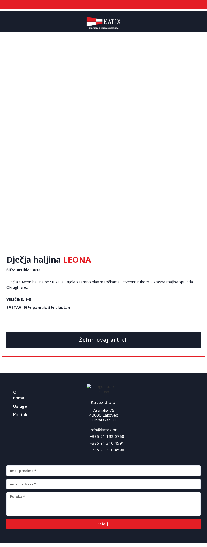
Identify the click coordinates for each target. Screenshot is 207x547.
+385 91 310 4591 (106, 443)
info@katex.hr (103, 429)
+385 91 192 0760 (106, 436)
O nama (18, 394)
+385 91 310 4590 (106, 449)
